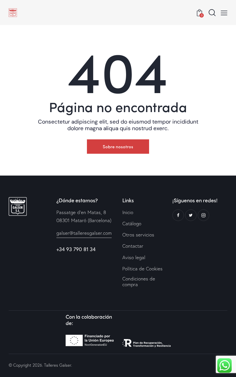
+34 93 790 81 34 (76, 249)
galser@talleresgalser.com (84, 233)
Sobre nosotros (118, 146)
